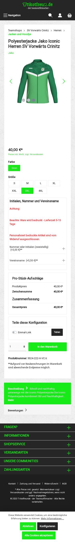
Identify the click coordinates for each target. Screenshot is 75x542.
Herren (57, 30)
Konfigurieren (47, 526)
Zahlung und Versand (30, 483)
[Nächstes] (64, 81)
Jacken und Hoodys (19, 34)
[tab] (37, 394)
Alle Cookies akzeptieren (39, 535)
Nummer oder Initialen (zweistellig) (29, 248)
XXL (14, 190)
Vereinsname (24, 260)
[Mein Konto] (60, 15)
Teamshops (15, 30)
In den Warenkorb (48, 346)
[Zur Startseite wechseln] (37, 6)
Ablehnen (28, 526)
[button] (37, 249)
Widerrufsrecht (51, 483)
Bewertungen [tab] (16, 410)
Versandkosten (17, 492)
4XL (41, 190)
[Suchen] (50, 15)
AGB (64, 483)
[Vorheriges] (11, 81)
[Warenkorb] (69, 15)
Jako (11, 52)
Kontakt (12, 483)
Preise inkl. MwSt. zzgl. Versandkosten (25, 154)
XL (54, 183)
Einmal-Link (24, 332)
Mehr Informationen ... (52, 518)
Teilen (57, 332)
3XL (27, 190)
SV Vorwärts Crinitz (38, 30)
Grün (14, 168)
